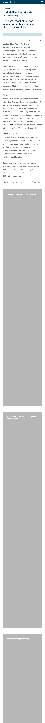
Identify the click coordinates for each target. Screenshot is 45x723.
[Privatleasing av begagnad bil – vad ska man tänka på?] (22, 520)
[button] (42, 2)
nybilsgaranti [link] (8, 125)
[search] (37, 2)
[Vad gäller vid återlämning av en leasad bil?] (22, 297)
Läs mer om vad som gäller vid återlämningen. (22, 182)
